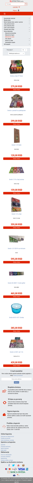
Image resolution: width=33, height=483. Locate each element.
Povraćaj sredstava (5, 456)
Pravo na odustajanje (6, 454)
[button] (16, 10)
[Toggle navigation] (4, 13)
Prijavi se (16, 382)
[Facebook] (9, 466)
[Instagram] (23, 466)
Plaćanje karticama (5, 446)
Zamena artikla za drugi (7, 460)
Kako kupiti (3, 450)
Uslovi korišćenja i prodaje (7, 440)
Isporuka (3, 444)
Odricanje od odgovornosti (7, 436)
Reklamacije (4, 458)
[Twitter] (13, 466)
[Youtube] (18, 466)
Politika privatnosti (5, 438)
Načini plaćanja (5, 448)
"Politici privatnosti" (18, 375)
